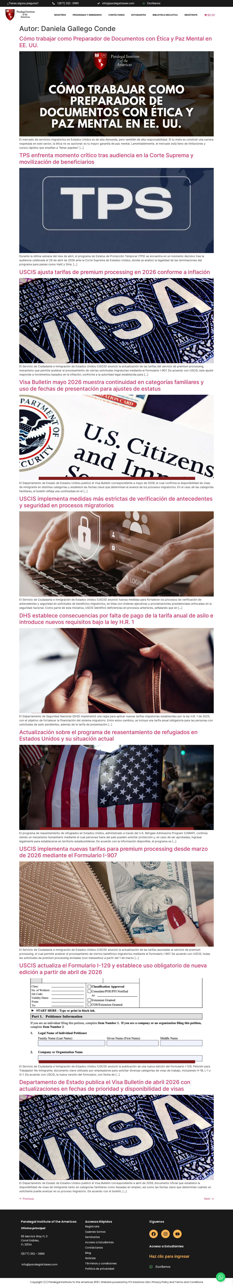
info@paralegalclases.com (39, 1264)
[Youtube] (177, 1234)
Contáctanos (116, 15)
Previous (26, 1198)
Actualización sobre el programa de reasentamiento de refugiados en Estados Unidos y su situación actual (108, 735)
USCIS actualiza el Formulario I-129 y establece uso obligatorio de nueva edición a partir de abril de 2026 (113, 968)
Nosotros (60, 15)
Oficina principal (33, 1228)
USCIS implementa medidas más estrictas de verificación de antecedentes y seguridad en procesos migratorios (116, 501)
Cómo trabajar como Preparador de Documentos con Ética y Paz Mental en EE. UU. (115, 41)
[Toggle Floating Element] (220, 1277)
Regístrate (191, 15)
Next (209, 1198)
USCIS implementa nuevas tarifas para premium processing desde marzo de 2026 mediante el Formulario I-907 (113, 852)
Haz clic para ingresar (169, 1256)
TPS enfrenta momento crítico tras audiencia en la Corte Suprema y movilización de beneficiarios (106, 158)
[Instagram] (165, 1234)
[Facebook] (153, 1234)
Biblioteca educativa (165, 15)
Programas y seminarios (87, 15)
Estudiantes (138, 15)
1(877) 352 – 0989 (33, 1254)
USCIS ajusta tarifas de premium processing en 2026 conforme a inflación (114, 272)
